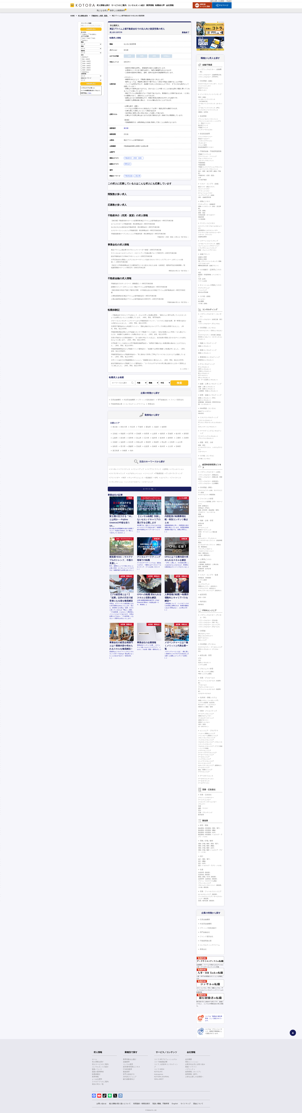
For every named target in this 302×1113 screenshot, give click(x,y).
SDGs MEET (159, 1079)
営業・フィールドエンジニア (210, 891)
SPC (156, 478)
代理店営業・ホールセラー (206, 215)
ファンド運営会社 (177, 400)
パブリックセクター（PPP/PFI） (208, 77)
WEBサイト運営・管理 (205, 707)
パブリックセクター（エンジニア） (209, 624)
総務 (199, 536)
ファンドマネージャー (205, 136)
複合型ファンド (203, 125)
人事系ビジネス (206, 559)
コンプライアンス (204, 584)
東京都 (126, 128)
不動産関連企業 (116, 404)
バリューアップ (138, 469)
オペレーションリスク (205, 193)
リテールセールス (204, 263)
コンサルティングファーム (135, 404)
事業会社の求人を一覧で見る (178, 271)
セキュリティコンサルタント (207, 427)
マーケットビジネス (207, 223)
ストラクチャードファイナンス (208, 110)
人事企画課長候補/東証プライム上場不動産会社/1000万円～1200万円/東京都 (137, 299)
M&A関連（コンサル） (208, 408)
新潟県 (122, 438)
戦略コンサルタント (204, 346)
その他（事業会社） (204, 555)
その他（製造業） (204, 887)
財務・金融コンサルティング (210, 395)
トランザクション (116, 482)
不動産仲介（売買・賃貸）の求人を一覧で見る (172, 237)
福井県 (154, 438)
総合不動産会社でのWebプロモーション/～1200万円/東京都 (131, 256)
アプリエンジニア (204, 772)
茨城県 (170, 434)
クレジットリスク (204, 189)
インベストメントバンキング (210, 94)
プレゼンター (202, 143)
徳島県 (115, 446)
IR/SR (200, 525)
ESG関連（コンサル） (208, 328)
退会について (198, 1103)
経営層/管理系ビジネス (131, 1067)
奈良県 (130, 442)
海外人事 (201, 571)
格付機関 (201, 301)
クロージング (148, 482)
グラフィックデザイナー (206, 797)
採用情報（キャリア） (193, 1072)
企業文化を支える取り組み (195, 1064)
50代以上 (85, 40)
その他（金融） (206, 296)
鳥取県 (148, 442)
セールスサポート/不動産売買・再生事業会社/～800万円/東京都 (133, 224)
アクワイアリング (204, 288)
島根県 (156, 442)
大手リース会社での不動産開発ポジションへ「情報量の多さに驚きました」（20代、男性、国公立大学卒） (148, 360)
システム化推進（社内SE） (207, 702)
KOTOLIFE (158, 1072)
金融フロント (205, 254)
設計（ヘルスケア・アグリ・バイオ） (210, 865)
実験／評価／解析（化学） (206, 848)
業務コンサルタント (204, 353)
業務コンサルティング (208, 350)
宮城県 (138, 434)
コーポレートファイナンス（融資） (209, 244)
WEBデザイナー (203, 720)
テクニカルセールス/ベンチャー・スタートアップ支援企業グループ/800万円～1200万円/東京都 (143, 253)
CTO (199, 658)
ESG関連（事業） (206, 487)
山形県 (154, 434)
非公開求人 (93, 34)
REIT (124, 478)
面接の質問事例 (98, 1072)
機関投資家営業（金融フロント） (208, 265)
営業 (199, 806)
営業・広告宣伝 (206, 795)
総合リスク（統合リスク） (206, 187)
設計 (201, 856)
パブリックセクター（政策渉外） (208, 481)
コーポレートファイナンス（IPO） (209, 108)
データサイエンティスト (206, 779)
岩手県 (130, 434)
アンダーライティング (174, 473)
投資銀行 (149, 478)
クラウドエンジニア (204, 750)
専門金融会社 (163, 400)
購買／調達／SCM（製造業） (207, 877)
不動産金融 (128, 176)
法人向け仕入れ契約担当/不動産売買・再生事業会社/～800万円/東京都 (135, 227)
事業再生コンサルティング (210, 357)
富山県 (138, 438)
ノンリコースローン (133, 482)
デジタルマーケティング (206, 718)
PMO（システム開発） (205, 674)
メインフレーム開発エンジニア (208, 735)
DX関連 (203, 631)
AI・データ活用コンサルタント (208, 380)
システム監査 (202, 580)
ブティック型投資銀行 (146, 400)
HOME (72, 16)
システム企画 (202, 664)
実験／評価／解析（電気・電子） (208, 843)
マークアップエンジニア (206, 714)
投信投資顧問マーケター (206, 147)
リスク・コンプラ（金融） (210, 184)
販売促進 (201, 814)
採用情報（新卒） (191, 1074)
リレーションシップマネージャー (208, 246)
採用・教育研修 (203, 566)
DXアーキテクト (203, 638)
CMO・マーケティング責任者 (207, 532)
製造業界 (126, 1072)
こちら (89, 93)
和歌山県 (139, 442)
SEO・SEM (202, 724)
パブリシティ (190, 1069)
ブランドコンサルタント (206, 438)
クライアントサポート (205, 549)
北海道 (115, 434)
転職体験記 (96, 1074)
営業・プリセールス (207, 678)
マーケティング (203, 528)
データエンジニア (204, 757)
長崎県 (154, 446)
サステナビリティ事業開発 (206, 494)
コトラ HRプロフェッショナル (165, 1059)
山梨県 (115, 438)
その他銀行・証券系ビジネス (210, 270)
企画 (199, 534)
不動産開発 (201, 165)
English (229, 1)
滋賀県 (122, 442)
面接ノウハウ (97, 1069)
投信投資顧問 (205, 134)
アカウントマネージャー (206, 687)
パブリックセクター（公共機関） (208, 483)
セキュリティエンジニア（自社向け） (210, 590)
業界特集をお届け (129, 1059)
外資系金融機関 (129, 400)
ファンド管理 (202, 145)
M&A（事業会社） (204, 553)
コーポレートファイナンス (120, 469)
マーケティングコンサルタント (208, 436)
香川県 (122, 446)
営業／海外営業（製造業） (206, 901)
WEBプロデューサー (204, 716)
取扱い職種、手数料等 (161, 1103)
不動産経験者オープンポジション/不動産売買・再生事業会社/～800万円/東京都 (138, 234)
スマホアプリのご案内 (100, 1082)
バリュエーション (177, 469)
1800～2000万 (86, 70)
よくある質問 (97, 1079)
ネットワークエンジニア (206, 761)
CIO (199, 660)
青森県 (122, 434)
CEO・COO (202, 597)
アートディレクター (204, 800)
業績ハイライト (191, 1067)
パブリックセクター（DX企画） (208, 620)
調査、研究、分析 (206, 442)
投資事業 (203, 116)
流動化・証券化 (203, 112)
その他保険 (201, 219)
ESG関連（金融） (206, 81)
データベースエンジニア (206, 755)
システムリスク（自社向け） (207, 588)
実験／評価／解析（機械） (206, 846)
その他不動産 (202, 180)
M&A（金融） (202, 97)
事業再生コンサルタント (206, 360)
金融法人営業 (202, 257)
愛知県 (148, 427)
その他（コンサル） (207, 456)
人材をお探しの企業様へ (217, 1)
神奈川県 (123, 427)
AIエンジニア (202, 640)
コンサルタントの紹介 (100, 1067)
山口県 (179, 442)
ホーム (94, 1059)
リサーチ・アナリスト (205, 234)
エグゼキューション (134, 473)
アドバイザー (115, 478)
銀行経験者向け (129, 1079)
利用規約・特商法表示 (141, 1103)
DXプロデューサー (204, 634)
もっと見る (183, 369)
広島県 (172, 442)
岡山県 (164, 442)
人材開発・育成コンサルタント (208, 391)
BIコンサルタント (203, 373)
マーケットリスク (204, 191)
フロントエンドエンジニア (206, 738)
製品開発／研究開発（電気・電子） (209, 828)
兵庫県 (186, 438)
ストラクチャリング (117, 473)
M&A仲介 (201, 413)
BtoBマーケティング (204, 530)
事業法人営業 (202, 259)
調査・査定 (201, 213)
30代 (88, 38)
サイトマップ (186, 1103)
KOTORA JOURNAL (161, 1077)
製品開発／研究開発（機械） (207, 830)
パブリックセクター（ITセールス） (209, 627)
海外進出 (203, 601)
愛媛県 (130, 446)
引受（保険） (202, 210)
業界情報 (95, 1077)
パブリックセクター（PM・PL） (208, 622)
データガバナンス (204, 781)
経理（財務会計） (204, 506)
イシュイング (202, 290)
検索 (179, 382)
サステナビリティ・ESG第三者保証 (209, 335)
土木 (199, 177)
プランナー (201, 804)
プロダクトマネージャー (206, 551)
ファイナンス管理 (206, 499)
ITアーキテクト (203, 375)
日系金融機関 (116, 400)
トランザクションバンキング (207, 248)
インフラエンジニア (204, 759)
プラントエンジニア (204, 883)
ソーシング (149, 473)
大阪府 (156, 427)
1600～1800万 (86, 67)
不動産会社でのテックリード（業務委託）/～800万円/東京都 (132, 283)
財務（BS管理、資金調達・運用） (209, 510)
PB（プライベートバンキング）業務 (209, 261)
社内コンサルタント (204, 662)
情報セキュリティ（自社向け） (208, 586)
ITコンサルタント (203, 367)
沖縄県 (124, 451)
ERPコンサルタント (204, 369)
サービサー (201, 299)
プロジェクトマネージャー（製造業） (210, 885)
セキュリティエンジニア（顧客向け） (210, 765)
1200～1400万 (86, 63)
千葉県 (140, 427)
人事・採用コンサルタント (206, 389)
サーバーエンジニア (204, 763)
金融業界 (126, 1062)
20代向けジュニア (129, 1077)
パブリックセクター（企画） (210, 472)
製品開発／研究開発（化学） (207, 832)
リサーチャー (202, 451)
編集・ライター (203, 808)
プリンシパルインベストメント (208, 119)
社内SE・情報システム (208, 697)
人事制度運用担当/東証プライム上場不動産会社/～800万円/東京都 (133, 296)
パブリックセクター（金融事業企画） (210, 75)
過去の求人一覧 (98, 1084)
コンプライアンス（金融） (206, 195)
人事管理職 (201, 562)
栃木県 (178, 434)
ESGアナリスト (203, 88)
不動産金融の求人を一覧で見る (177, 302)
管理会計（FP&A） (204, 508)
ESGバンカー (202, 90)
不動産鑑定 (201, 163)
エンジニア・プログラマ (209, 730)
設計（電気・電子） (204, 859)
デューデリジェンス (136, 478)
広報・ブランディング (205, 812)
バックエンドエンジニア (206, 740)
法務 (199, 582)
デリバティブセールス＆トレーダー (209, 232)
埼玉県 (132, 427)
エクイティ (164, 478)
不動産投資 (159, 473)
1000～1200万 (86, 61)
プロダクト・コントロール (206, 512)
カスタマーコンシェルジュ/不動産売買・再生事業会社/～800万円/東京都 (136, 230)
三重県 (178, 438)
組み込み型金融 (203, 292)
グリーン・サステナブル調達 (207, 881)
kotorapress (158, 1074)
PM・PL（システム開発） (206, 671)
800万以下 (85, 57)
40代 (93, 38)
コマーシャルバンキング (209, 241)
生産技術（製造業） (204, 874)
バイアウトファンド (153, 469)
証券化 (166, 469)
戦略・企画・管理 (206, 520)
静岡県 (170, 438)
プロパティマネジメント (206, 160)
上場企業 (137, 176)
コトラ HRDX (159, 1069)
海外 (131, 451)
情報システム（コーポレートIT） (208, 700)
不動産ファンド (203, 127)
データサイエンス (206, 776)
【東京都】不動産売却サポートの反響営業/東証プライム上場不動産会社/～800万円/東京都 (142, 221)
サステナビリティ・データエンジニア (210, 647)
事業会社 (127, 164)
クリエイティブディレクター (207, 802)
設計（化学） (202, 863)
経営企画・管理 (206, 655)
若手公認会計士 (129, 1074)
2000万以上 (85, 72)
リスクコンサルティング (209, 417)
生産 (201, 869)
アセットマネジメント (205, 158)
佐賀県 (146, 446)
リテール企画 (202, 281)
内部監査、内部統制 (204, 578)
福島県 (162, 434)
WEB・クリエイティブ (208, 711)
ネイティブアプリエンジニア (207, 752)
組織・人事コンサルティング (210, 384)
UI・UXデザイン (203, 726)
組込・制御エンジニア (205, 769)
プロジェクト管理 (206, 669)
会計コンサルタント (204, 400)
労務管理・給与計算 (204, 568)
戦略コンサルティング (208, 343)
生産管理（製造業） (204, 872)
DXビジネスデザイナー (205, 636)
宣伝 (199, 810)
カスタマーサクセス (204, 693)
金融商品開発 (202, 237)
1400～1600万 (86, 65)
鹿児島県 (116, 451)
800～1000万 (86, 59)
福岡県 (164, 427)
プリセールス (202, 685)
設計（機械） (202, 861)
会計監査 (201, 516)
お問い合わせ (101, 1103)
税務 (199, 514)
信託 (199, 272)
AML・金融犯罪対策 (204, 197)
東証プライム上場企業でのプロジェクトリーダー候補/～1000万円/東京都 (136, 250)
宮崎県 (178, 446)
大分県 (170, 446)
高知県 (138, 446)
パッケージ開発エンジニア (206, 733)
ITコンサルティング (207, 364)
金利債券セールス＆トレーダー (208, 230)
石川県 (146, 438)
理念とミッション (191, 1062)
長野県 (130, 438)
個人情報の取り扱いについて (120, 1103)
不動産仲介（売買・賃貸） (99, 16)
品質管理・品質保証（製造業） (208, 879)
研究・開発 (204, 825)
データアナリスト (204, 783)
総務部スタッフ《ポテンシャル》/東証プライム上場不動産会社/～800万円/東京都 (139, 287)
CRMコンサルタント (204, 371)
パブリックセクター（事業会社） (208, 475)
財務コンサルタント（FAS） (207, 398)
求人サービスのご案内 (100, 1064)
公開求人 (85, 34)
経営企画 (201, 523)
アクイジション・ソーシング (207, 156)
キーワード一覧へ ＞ (149, 489)
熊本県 (162, 446)
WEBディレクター (204, 722)
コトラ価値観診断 (160, 1062)
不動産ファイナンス (204, 154)
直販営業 (201, 217)
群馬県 (186, 434)
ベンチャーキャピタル (205, 129)
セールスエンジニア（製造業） (208, 894)
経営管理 (203, 594)
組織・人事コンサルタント (206, 387)
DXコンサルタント (204, 377)
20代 (83, 38)
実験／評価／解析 (206, 841)
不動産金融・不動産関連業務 (210, 151)
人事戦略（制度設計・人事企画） (208, 564)
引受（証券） (202, 279)
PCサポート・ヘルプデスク (207, 705)
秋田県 (146, 434)
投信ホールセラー (204, 139)
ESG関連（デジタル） (208, 644)
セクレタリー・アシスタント (207, 538)
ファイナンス (176, 478)
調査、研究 (201, 445)
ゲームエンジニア (204, 767)
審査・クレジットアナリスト (207, 250)
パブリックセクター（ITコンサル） (209, 323)
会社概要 (188, 1059)
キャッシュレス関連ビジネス (210, 285)
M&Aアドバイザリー (204, 411)
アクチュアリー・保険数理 (206, 204)
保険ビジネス (205, 201)
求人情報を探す (83, 16)
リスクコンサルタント (205, 420)
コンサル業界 (128, 1064)
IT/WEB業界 (127, 1069)
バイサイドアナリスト (205, 141)
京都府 (115, 442)
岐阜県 (162, 438)
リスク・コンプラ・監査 (209, 575)
